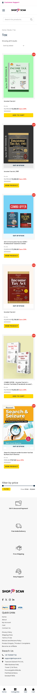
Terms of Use (7, 638)
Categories (15, 692)
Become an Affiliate (9, 646)
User (25, 692)
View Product (11, 185)
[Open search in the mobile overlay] (18, 19)
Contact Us (6, 628)
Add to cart (18, 115)
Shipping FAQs (7, 635)
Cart (33, 692)
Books (10, 30)
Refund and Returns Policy (11, 641)
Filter (6, 489)
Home (4, 30)
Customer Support (11, 2)
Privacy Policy (7, 632)
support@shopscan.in (13, 658)
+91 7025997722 (11, 655)
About (4, 620)
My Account (6, 622)
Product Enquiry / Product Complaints (16, 643)
